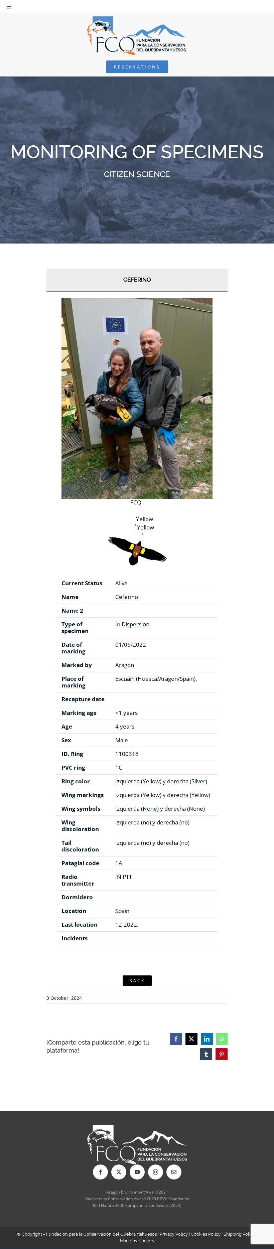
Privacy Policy (174, 1234)
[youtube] (137, 1172)
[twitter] (118, 1172)
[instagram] (155, 1172)
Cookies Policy (206, 1234)
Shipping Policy (239, 1234)
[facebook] (100, 1172)
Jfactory (146, 1240)
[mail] (173, 1172)
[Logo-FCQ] (137, 19)
